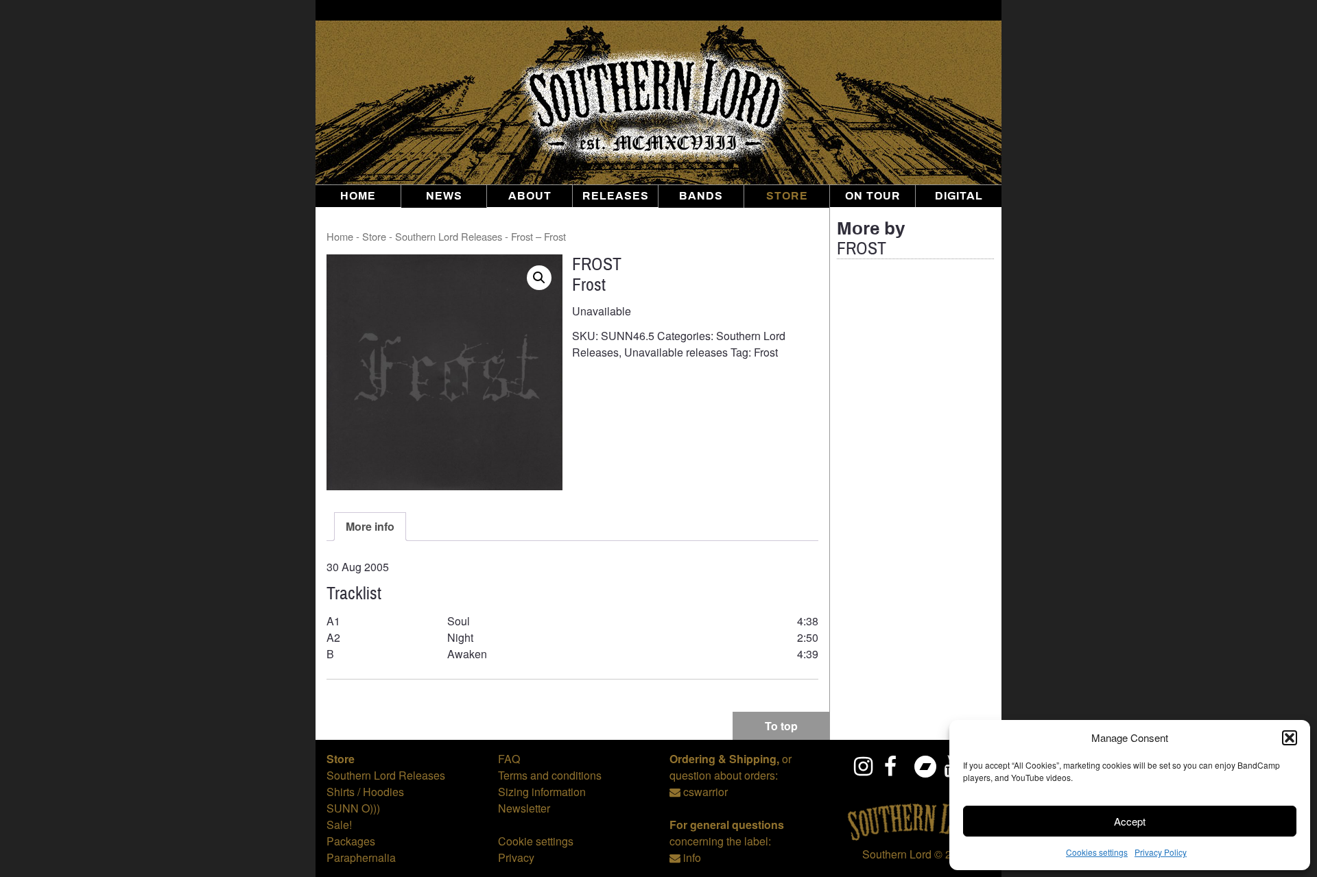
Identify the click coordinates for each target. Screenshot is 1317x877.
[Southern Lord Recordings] (915, 837)
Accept (1130, 821)
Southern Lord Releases (448, 236)
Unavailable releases (676, 352)
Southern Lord (897, 854)
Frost (766, 352)
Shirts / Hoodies (365, 792)
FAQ (509, 759)
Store (787, 196)
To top (781, 726)
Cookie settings (535, 841)
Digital (959, 196)
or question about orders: (730, 767)
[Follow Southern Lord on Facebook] (894, 766)
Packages (351, 841)
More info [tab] (370, 526)
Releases (615, 196)
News (444, 196)
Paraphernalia (361, 857)
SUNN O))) (353, 808)
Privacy (516, 857)
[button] (1289, 738)
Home (358, 196)
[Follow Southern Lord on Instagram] (864, 766)
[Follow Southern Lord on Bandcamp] (924, 766)
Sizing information (542, 792)
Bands (701, 196)
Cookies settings (1097, 852)
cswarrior (705, 792)
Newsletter (524, 808)
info (692, 857)
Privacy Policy (1161, 852)
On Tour (873, 196)
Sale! (339, 824)
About (529, 196)
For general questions (726, 824)
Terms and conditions (550, 775)
